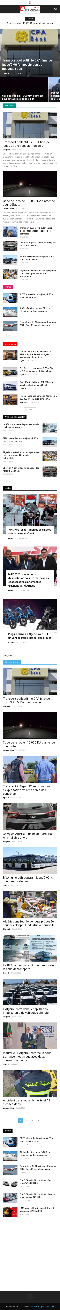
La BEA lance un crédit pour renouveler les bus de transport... (29, 967)
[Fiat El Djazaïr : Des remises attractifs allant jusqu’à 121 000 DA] (10, 1198)
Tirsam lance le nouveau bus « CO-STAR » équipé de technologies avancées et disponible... (36, 354)
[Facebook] (30, 1297)
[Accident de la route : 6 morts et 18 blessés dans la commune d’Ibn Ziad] (30, 1083)
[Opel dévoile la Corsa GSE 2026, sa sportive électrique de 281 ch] (10, 386)
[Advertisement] (30, 1252)
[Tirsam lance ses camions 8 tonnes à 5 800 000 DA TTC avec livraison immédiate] (10, 400)
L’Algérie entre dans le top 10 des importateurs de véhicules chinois (26, 1010)
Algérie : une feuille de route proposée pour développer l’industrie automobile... (38, 273)
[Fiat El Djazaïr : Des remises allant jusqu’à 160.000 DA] (10, 1184)
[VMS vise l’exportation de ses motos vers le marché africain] (30, 514)
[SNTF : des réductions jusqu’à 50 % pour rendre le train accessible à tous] (10, 298)
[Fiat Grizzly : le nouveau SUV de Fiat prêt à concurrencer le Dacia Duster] (10, 372)
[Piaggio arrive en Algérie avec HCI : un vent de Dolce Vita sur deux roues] (30, 618)
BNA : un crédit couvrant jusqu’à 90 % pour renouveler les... (28, 879)
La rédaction (8, 208)
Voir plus (29, 409)
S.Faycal (5, 73)
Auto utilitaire (34, 1306)
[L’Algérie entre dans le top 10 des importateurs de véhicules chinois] (30, 992)
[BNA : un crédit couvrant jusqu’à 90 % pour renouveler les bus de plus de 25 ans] (10, 260)
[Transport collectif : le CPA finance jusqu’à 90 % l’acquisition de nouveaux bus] (30, 53)
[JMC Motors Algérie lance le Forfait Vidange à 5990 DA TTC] (10, 1212)
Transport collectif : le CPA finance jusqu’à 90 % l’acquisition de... (26, 143)
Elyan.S (23, 361)
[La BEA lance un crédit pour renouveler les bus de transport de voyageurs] (50, 428)
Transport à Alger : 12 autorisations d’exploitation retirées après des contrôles (37, 231)
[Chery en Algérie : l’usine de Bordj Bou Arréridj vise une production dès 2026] (10, 246)
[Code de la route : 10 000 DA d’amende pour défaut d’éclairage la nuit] (24, 95)
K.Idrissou (24, 402)
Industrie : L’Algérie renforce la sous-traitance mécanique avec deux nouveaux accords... (27, 1056)
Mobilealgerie (48, 1306)
